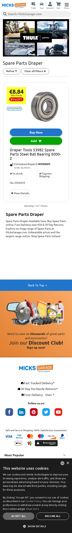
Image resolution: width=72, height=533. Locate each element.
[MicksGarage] (14, 5)
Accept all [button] (18, 516)
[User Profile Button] (50, 4)
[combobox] (62, 463)
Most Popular (14, 455)
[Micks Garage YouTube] (61, 414)
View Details (21, 193)
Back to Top (36, 285)
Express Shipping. (45, 175)
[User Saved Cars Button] (41, 4)
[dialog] (36, 495)
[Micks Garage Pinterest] (36, 414)
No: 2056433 (17, 182)
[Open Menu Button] (66, 4)
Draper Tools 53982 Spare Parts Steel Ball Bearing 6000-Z (35, 154)
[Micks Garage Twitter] (48, 414)
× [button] (67, 463)
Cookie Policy (33, 501)
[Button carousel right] (66, 38)
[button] (36, 526)
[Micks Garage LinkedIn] (24, 414)
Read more (32, 509)
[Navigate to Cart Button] (58, 4)
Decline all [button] (52, 516)
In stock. (17, 173)
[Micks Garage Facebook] (11, 414)
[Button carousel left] (6, 38)
